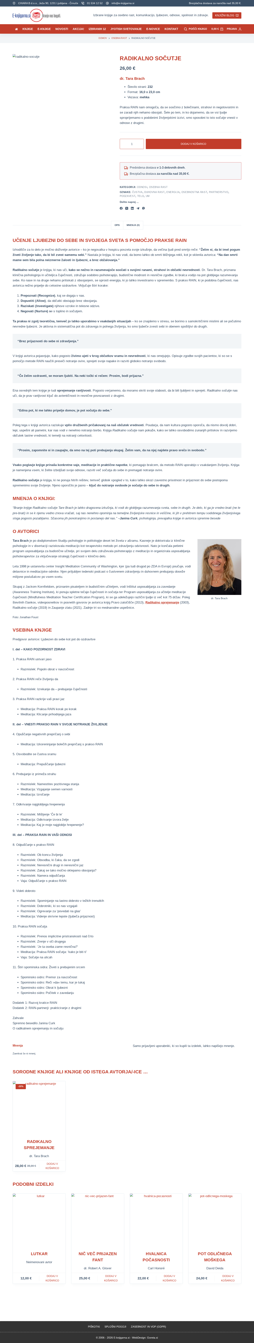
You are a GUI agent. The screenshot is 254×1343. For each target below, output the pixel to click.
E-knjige (44, 29)
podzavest (128, 196)
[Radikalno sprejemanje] (39, 1107)
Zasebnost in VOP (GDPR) (148, 1326)
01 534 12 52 (95, 3)
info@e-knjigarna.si (123, 3)
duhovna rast (154, 192)
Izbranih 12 (97, 29)
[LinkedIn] (132, 208)
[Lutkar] (39, 1220)
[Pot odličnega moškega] (215, 1220)
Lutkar (39, 1253)
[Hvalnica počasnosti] (156, 1220)
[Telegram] (137, 208)
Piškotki (94, 1326)
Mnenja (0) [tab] (133, 225)
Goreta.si (152, 1337)
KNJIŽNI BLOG (224, 15)
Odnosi (142, 187)
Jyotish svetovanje (126, 29)
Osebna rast (158, 187)
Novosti (61, 29)
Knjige (27, 29)
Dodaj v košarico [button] (52, 1166)
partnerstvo (218, 192)
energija (173, 192)
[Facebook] (121, 208)
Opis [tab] (117, 225)
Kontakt (171, 29)
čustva (137, 192)
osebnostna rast (194, 192)
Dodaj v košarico (193, 143)
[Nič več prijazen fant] (97, 1220)
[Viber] (143, 208)
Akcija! (78, 29)
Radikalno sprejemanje (162, 602)
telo (140, 196)
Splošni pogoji (115, 1326)
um (148, 196)
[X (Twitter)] (126, 208)
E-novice (153, 29)
